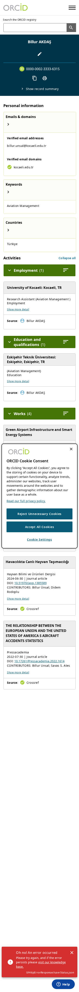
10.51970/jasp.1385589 (30, 583)
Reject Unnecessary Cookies (39, 514)
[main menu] (72, 8)
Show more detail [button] (18, 309)
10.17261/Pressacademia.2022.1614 (39, 661)
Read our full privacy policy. (26, 501)
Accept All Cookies (39, 527)
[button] (67, 258)
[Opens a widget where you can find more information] (63, 984)
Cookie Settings (39, 540)
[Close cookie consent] (71, 449)
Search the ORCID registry (19, 19)
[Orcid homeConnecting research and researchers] (15, 7)
